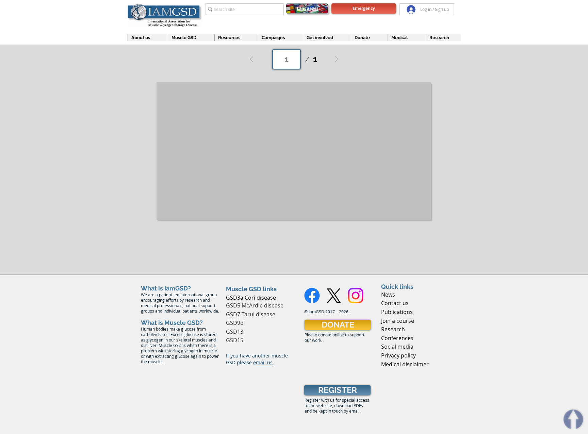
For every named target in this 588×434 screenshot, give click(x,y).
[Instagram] (355, 295)
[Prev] (252, 59)
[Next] (336, 59)
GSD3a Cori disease (251, 297)
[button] (145, 37)
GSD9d (235, 323)
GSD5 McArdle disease (254, 305)
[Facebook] (312, 295)
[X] (334, 295)
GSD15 (234, 340)
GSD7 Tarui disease (250, 314)
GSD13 (234, 331)
